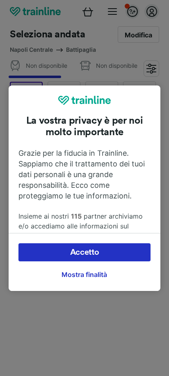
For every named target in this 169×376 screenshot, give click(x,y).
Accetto (84, 252)
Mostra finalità (84, 274)
